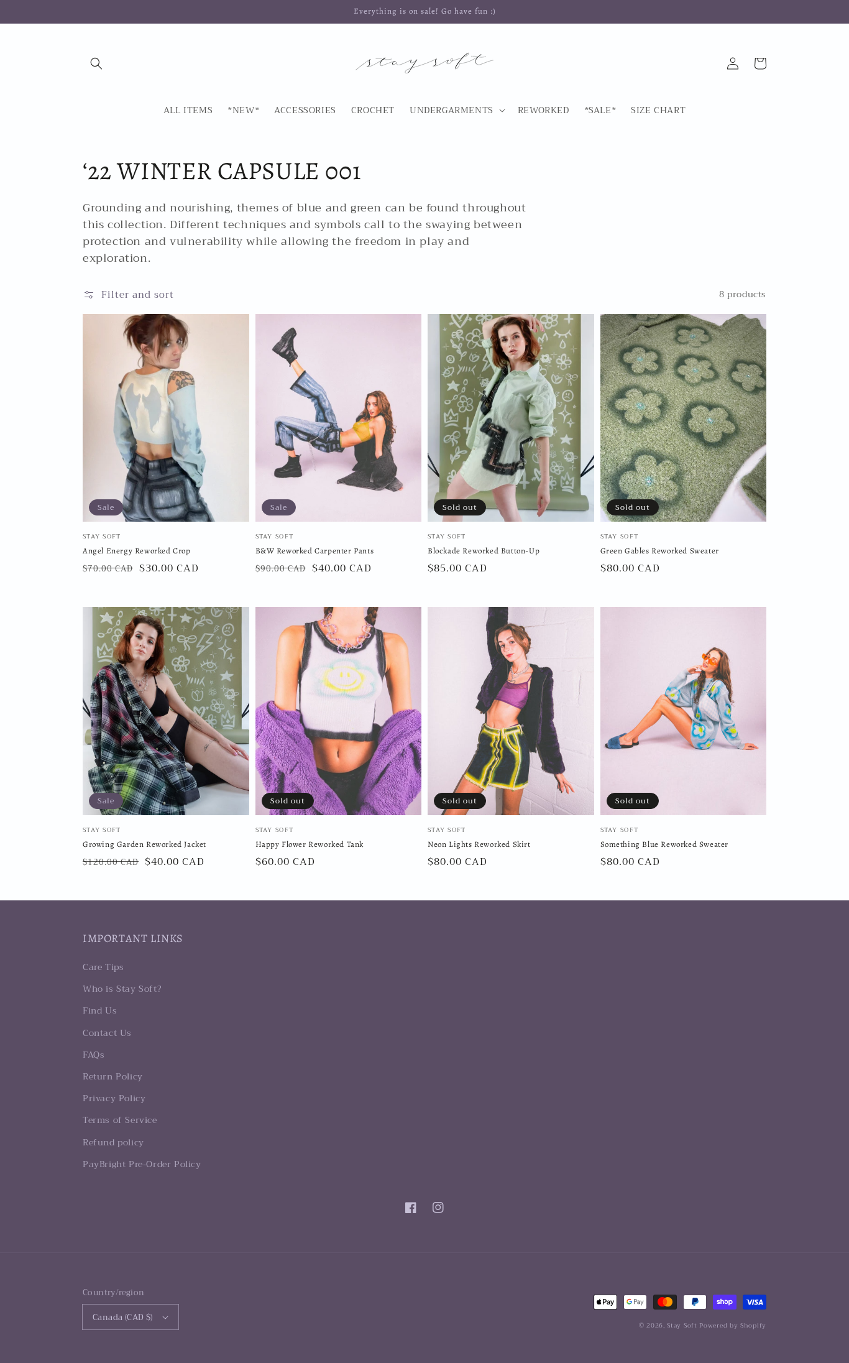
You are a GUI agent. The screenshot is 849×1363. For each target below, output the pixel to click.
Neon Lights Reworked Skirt (479, 844)
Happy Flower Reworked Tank (309, 844)
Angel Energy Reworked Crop (137, 550)
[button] (96, 63)
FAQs (93, 1054)
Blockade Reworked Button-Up (483, 550)
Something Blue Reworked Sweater (664, 844)
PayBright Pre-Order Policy (142, 1164)
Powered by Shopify (732, 1325)
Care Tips (103, 966)
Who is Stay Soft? (122, 988)
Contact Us (107, 1032)
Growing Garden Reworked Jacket (144, 844)
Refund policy (113, 1142)
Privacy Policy (114, 1098)
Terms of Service (120, 1119)
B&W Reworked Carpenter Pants (314, 550)
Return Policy (113, 1076)
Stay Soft (682, 1325)
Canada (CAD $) (123, 1317)
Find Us (100, 1010)
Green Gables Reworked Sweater (659, 550)
